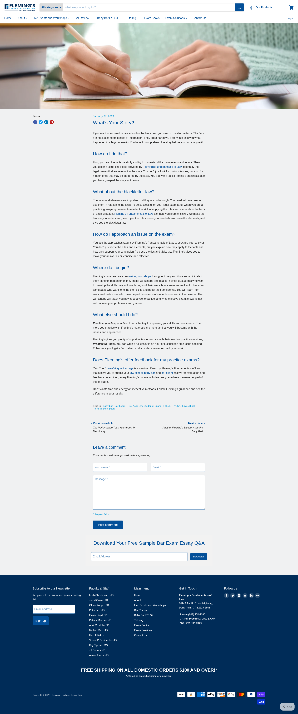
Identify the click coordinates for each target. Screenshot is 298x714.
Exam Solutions (175, 18)
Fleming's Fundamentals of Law (162, 166)
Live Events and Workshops (50, 18)
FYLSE (167, 406)
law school (136, 372)
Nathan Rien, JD (98, 630)
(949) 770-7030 (196, 614)
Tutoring (131, 18)
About (22, 18)
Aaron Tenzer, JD (99, 655)
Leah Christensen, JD (101, 595)
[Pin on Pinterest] (52, 122)
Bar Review (82, 18)
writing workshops (140, 276)
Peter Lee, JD (97, 610)
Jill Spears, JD (97, 650)
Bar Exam (120, 406)
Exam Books (152, 18)
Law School (188, 406)
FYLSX (176, 406)
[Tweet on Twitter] (41, 122)
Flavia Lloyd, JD (98, 615)
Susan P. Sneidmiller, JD (103, 640)
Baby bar (108, 406)
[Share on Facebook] (35, 122)
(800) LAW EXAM (205, 618)
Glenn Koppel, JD (99, 605)
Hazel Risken (96, 635)
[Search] (239, 7)
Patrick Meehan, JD (100, 620)
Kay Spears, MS (98, 645)
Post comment (108, 525)
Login (290, 18)
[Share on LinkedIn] (46, 122)
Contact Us (199, 18)
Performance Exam (104, 408)
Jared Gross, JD (98, 600)
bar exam (167, 372)
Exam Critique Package (119, 368)
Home (8, 18)
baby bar (149, 372)
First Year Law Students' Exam (144, 406)
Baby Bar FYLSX (108, 18)
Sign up (40, 620)
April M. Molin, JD (99, 625)
